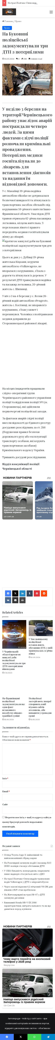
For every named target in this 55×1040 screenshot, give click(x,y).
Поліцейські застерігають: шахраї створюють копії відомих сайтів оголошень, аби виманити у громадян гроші (40, 707)
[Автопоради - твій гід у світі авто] (9, 11)
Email (6, 791)
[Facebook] (8, 593)
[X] (15, 593)
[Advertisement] (27, 357)
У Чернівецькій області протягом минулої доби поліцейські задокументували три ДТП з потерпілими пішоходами (14, 660)
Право (18, 21)
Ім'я (5, 778)
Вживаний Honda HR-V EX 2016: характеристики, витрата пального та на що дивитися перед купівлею (27, 905)
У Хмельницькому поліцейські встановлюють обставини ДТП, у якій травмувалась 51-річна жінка (40, 646)
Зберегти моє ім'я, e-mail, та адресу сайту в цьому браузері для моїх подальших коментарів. (26, 822)
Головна (8, 21)
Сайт (5, 804)
